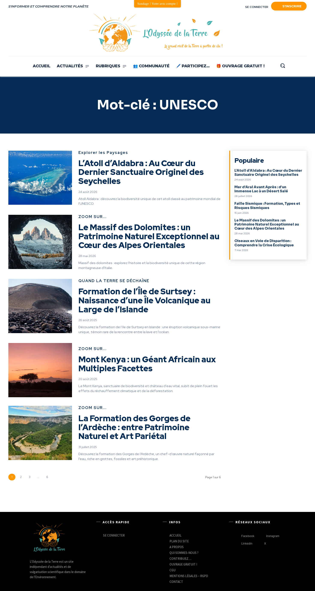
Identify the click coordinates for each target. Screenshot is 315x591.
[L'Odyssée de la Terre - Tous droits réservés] (155, 32)
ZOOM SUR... (92, 217)
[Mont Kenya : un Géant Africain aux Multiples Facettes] (40, 370)
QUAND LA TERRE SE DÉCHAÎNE (113, 281)
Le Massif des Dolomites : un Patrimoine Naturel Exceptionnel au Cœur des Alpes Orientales (148, 236)
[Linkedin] (237, 544)
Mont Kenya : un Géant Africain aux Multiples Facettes (147, 364)
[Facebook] (273, 32)
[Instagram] (302, 32)
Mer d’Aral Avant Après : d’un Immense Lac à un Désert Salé (261, 189)
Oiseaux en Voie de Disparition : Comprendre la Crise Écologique (264, 243)
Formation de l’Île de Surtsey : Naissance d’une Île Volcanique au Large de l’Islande (144, 300)
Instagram (272, 536)
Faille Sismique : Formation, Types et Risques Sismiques (267, 205)
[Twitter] (292, 32)
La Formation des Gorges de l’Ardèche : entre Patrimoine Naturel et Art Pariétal (134, 427)
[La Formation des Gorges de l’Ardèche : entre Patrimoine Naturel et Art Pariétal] (40, 433)
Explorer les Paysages (103, 153)
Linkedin (246, 543)
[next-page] (55, 477)
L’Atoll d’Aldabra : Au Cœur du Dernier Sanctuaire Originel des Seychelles (141, 172)
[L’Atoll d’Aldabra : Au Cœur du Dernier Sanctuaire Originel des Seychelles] (40, 178)
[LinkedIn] (283, 32)
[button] (282, 65)
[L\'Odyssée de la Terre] (49, 537)
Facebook (247, 536)
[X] (260, 544)
